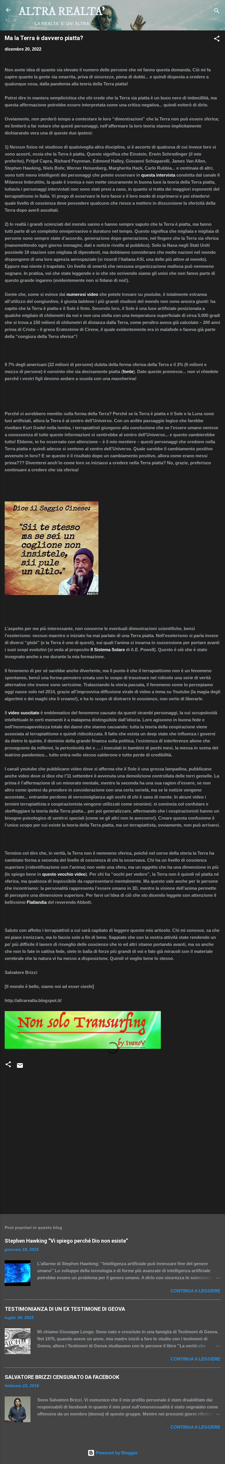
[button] (216, 39)
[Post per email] (19, 1067)
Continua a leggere (195, 1290)
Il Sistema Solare (108, 649)
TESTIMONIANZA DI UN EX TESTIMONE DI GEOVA (65, 1309)
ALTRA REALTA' (62, 12)
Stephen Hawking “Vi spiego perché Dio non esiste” (66, 1241)
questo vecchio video (64, 874)
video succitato (23, 712)
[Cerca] (216, 12)
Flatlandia (37, 902)
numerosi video (82, 294)
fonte (128, 371)
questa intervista (158, 175)
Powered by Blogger (116, 1452)
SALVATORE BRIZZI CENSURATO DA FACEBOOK (62, 1377)
